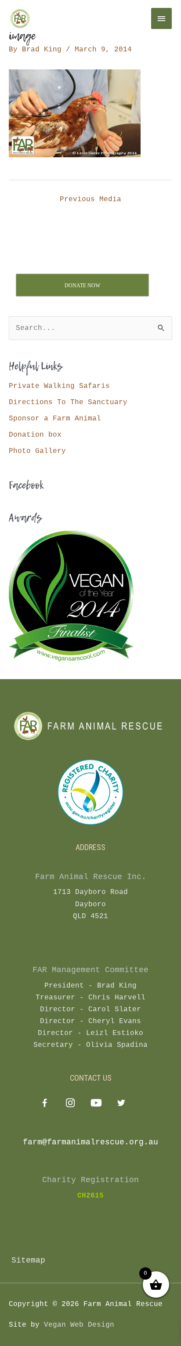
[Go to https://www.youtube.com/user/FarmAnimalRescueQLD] (95, 1104)
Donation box (35, 435)
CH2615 (90, 1196)
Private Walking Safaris (59, 386)
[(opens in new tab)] (90, 792)
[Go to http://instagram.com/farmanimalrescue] (70, 1104)
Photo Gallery (37, 451)
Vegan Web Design (79, 1325)
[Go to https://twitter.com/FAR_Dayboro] (121, 1104)
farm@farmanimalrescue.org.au (90, 1142)
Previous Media (90, 199)
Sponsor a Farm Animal (55, 418)
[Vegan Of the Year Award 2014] (71, 596)
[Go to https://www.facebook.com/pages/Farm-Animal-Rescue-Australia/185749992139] (45, 1105)
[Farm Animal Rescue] (61, 18)
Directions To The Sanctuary (68, 402)
